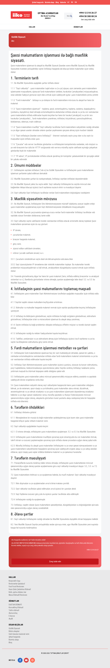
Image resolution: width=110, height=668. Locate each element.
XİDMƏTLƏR (78, 27)
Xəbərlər (63, 2)
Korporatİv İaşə (14, 581)
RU (72, 2)
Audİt (11, 619)
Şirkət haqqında (37, 2)
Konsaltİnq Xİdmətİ (16, 607)
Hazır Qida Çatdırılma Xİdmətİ (20, 589)
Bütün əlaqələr (14, 631)
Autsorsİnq (13, 613)
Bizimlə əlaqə (49, 2)
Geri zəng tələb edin (88, 20)
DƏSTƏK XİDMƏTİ (15, 605)
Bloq (57, 2)
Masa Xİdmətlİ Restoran (18, 595)
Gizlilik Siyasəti (14, 628)
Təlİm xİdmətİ (14, 610)
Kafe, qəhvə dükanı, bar (17, 592)
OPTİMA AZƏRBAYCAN (48, 13)
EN (76, 2)
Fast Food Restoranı (16, 586)
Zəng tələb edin (55, 561)
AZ (68, 2)
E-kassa (12, 616)
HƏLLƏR (32, 27)
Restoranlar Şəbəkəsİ (17, 584)
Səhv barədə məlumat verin (19, 634)
